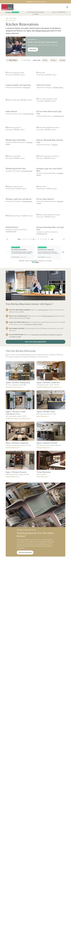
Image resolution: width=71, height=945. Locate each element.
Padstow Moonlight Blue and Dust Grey (50, 141)
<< (7, 239)
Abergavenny (26, 87)
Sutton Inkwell (11, 111)
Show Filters (13, 60)
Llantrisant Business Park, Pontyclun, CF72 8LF (18, 445)
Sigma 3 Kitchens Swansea (16, 472)
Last (52, 239)
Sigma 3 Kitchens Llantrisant (17, 443)
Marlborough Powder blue (16, 168)
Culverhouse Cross (28, 113)
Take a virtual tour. (42, 474)
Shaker (45, 60)
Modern (53, 60)
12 (38, 239)
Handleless (63, 60)
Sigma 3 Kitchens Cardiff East (48, 382)
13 (41, 239)
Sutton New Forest (44, 85)
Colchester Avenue (57, 87)
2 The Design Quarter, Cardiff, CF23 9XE (48, 385)
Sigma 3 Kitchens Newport (47, 443)
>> (64, 239)
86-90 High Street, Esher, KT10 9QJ (46, 414)
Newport (55, 144)
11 (35, 239)
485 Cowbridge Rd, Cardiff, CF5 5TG (16, 416)
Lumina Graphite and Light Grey (18, 85)
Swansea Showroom (12, 476)
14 (43, 239)
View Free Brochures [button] (25, 552)
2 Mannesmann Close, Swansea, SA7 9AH (17, 474)
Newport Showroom (43, 447)
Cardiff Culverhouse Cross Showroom (18, 418)
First (19, 239)
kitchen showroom (43, 31)
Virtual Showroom (44, 472)
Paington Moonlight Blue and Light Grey (50, 228)
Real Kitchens (13, 18)
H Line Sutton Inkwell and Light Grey (49, 112)
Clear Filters (26, 60)
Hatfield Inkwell (12, 227)
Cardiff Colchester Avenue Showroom (48, 387)
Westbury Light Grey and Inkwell (18, 199)
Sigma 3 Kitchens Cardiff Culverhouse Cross (15, 412)
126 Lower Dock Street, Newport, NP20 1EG (49, 445)
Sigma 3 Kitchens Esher (46, 411)
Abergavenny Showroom (14, 387)
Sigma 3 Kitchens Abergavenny (18, 382)
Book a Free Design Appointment (35, 342)
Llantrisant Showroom (13, 447)
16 (48, 239)
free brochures (43, 310)
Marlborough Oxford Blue (16, 140)
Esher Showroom (42, 416)
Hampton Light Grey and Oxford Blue (49, 169)
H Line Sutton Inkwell (45, 199)
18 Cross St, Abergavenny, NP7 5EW (16, 385)
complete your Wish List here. (33, 324)
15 (46, 239)
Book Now (32, 49)
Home (7, 18)
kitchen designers (47, 316)
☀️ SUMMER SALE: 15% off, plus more (35, 1)
